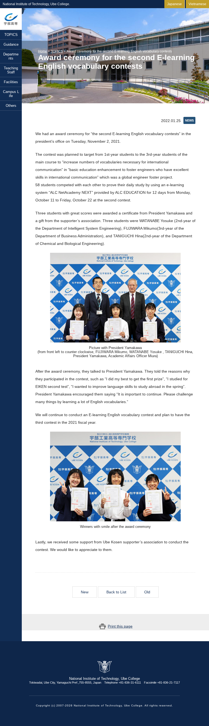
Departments (11, 56)
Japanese (174, 4)
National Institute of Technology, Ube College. (11, 19)
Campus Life (11, 94)
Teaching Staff (11, 70)
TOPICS (11, 35)
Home (42, 51)
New (84, 592)
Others (11, 106)
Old (147, 592)
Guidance (11, 44)
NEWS (189, 120)
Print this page (120, 626)
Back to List (116, 592)
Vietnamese (197, 4)
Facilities (11, 82)
